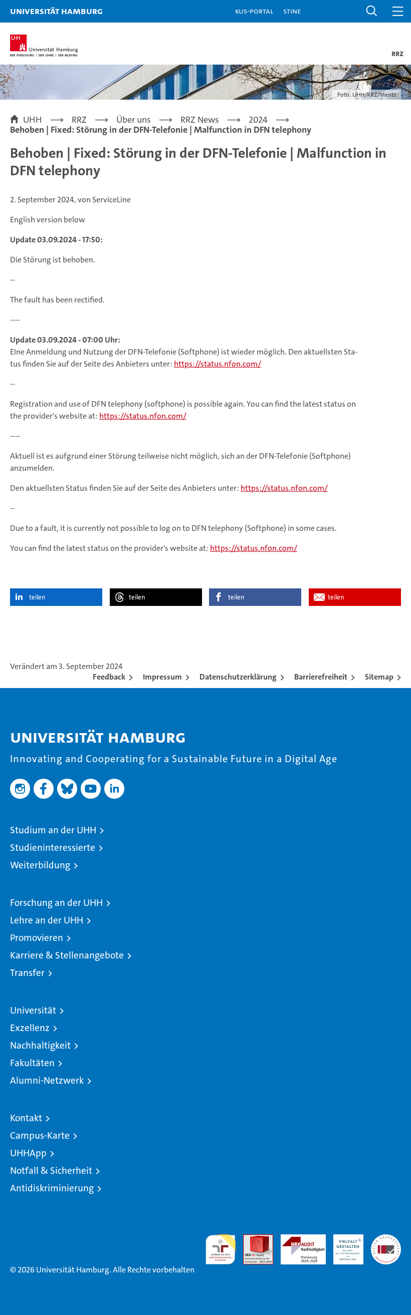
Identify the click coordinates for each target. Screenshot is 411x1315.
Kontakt (26, 1118)
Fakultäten (32, 1063)
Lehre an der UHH (46, 920)
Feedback (109, 677)
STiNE (292, 11)
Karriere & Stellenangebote (67, 955)
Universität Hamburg (56, 11)
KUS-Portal (254, 11)
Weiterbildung (40, 865)
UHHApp (28, 1153)
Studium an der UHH (53, 830)
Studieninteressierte (52, 847)
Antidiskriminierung (52, 1188)
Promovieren (36, 937)
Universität (33, 1010)
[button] (371, 11)
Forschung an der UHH (56, 902)
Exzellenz (30, 1028)
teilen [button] (37, 597)
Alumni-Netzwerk (47, 1080)
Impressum (162, 677)
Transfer (27, 972)
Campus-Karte (40, 1135)
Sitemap (379, 677)
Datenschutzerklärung (238, 677)
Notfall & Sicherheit (51, 1170)
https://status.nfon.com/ (217, 364)
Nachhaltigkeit (40, 1045)
